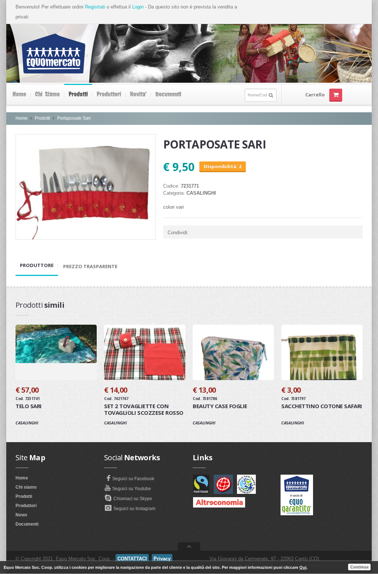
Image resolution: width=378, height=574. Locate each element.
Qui (302, 567)
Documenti (168, 94)
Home (19, 94)
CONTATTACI (132, 558)
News (21, 514)
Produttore (37, 265)
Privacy (162, 558)
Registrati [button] (95, 7)
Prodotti (78, 94)
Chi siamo (47, 94)
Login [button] (138, 7)
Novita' (138, 94)
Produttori (109, 94)
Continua (359, 567)
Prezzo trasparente (90, 266)
